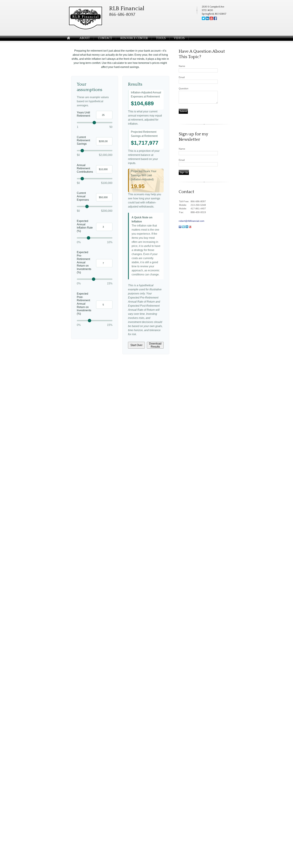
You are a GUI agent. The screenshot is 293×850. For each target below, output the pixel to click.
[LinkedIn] (207, 19)
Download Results (155, 345)
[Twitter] (203, 19)
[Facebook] (215, 19)
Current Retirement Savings (83, 140)
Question (183, 88)
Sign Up (184, 172)
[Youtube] (211, 19)
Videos (179, 38)
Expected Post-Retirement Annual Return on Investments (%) (84, 303)
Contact (105, 38)
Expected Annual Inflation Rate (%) (85, 226)
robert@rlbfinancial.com (191, 221)
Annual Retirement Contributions (85, 168)
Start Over (136, 345)
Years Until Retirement (83, 114)
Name (182, 66)
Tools (161, 38)
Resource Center (134, 38)
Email (182, 77)
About (85, 38)
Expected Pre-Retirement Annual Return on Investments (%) (84, 262)
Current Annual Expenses (83, 196)
